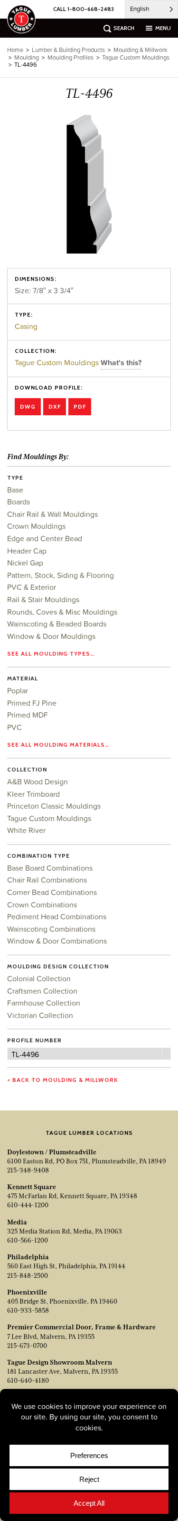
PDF (80, 406)
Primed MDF (27, 714)
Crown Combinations (42, 904)
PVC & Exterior (31, 587)
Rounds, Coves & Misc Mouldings (62, 611)
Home (15, 49)
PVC (14, 727)
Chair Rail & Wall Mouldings (52, 514)
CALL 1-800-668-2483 (83, 8)
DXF (54, 406)
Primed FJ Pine (31, 703)
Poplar (17, 690)
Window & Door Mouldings (51, 636)
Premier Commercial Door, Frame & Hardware (81, 1327)
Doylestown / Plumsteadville (51, 1152)
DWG (28, 406)
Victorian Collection (40, 1015)
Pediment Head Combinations (56, 916)
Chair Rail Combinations (47, 879)
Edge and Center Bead (44, 538)
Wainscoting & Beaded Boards (56, 623)
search (123, 27)
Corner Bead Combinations (52, 892)
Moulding (26, 57)
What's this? (121, 362)
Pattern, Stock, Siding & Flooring (60, 575)
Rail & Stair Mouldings (43, 599)
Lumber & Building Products (68, 49)
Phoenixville (27, 1292)
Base (15, 489)
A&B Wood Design (37, 781)
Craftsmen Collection (42, 991)
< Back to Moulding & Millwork (62, 1079)
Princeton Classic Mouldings (54, 806)
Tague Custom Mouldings (58, 362)
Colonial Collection (39, 978)
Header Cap (27, 550)
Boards (18, 501)
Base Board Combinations (50, 868)
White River (26, 830)
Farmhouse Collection (43, 1002)
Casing (26, 326)
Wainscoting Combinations (51, 929)
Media (17, 1222)
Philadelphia (28, 1257)
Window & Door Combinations (57, 940)
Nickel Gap (25, 562)
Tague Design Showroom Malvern (59, 1362)
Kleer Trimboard (33, 794)
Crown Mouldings (36, 526)
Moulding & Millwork (140, 49)
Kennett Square (31, 1187)
